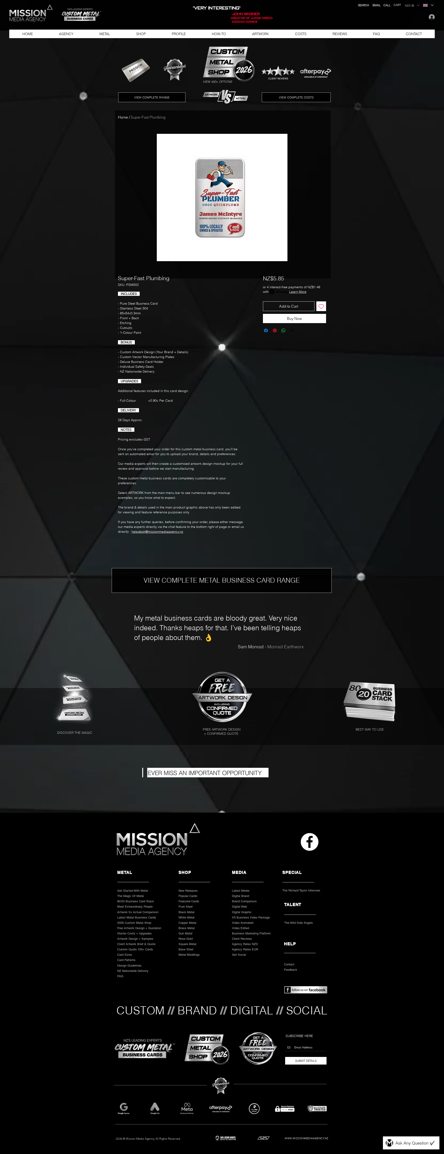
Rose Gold (186, 938)
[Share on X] (292, 330)
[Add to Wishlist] (321, 306)
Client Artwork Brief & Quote (136, 944)
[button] (79, 15)
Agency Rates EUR (245, 949)
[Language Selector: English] (428, 5)
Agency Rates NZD (245, 944)
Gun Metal (185, 933)
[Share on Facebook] (266, 330)
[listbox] (412, 5)
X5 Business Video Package (251, 917)
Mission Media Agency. (140, 1138)
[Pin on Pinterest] (275, 330)
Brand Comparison (244, 901)
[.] (430, 17)
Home (123, 117)
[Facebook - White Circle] (309, 842)
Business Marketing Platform (251, 933)
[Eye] (223, 697)
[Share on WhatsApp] (283, 330)
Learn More (297, 292)
